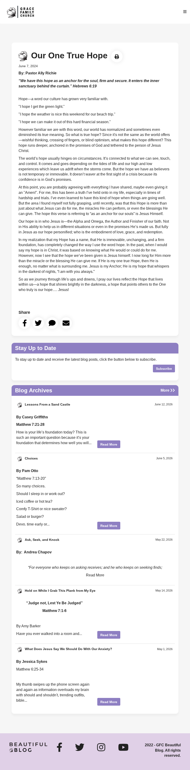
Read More (108, 444)
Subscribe (164, 368)
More (165, 390)
